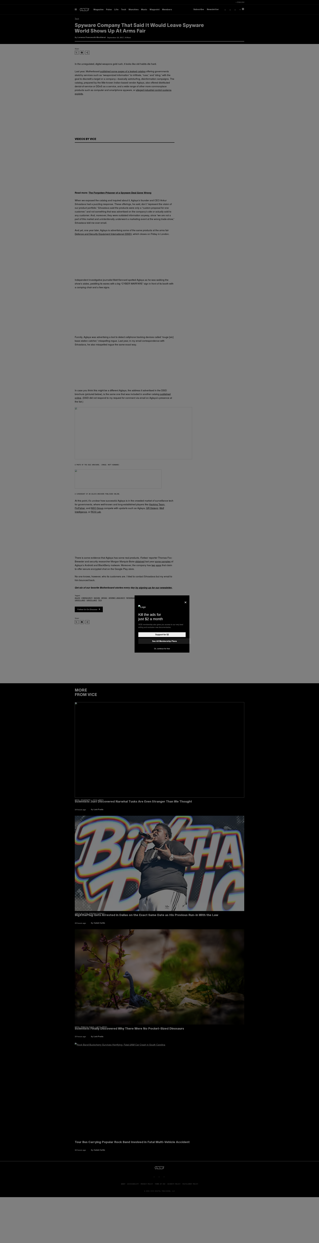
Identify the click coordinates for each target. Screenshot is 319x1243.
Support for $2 (162, 635)
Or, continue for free (162, 649)
